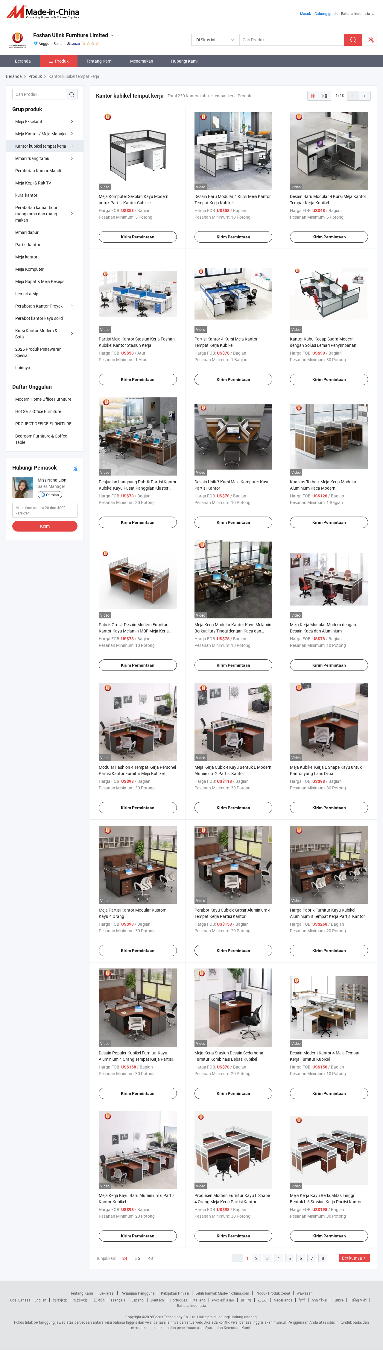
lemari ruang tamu (32, 158)
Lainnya (22, 367)
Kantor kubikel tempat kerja (40, 146)
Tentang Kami (99, 61)
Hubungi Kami (184, 61)
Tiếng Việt (358, 1300)
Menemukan (141, 61)
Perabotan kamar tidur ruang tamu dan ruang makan (36, 214)
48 (150, 1258)
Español (138, 1300)
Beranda (23, 61)
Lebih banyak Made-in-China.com (222, 1293)
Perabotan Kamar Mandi (38, 170)
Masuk (305, 13)
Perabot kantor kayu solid (39, 318)
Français (118, 1300)
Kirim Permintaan (137, 236)
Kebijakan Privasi (175, 1293)
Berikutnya (352, 1258)
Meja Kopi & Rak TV (33, 183)
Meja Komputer (29, 269)
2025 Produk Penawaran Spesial (38, 352)
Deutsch (157, 1300)
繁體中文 (80, 1300)
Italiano (199, 1300)
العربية (263, 1300)
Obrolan (52, 494)
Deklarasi (106, 1293)
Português (178, 1300)
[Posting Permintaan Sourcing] (370, 40)
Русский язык (223, 1300)
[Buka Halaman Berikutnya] (364, 95)
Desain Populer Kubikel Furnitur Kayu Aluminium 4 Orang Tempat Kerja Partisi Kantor (136, 1059)
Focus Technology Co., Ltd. (174, 1316)
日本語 (99, 1300)
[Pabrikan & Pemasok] (44, 12)
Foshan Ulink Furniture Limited (70, 35)
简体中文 (60, 1300)
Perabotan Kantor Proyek (39, 306)
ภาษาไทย (319, 1300)
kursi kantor (26, 195)
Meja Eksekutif (28, 121)
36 (137, 1258)
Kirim (45, 526)
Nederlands (283, 1300)
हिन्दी (302, 1300)
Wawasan (305, 1293)
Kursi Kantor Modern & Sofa (36, 334)
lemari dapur (27, 232)
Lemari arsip (26, 293)
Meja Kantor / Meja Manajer (41, 134)
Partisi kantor (27, 244)
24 (124, 1258)
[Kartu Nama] (75, 468)
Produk (62, 61)
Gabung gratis (326, 13)
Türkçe (338, 1300)
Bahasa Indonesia (191, 1305)
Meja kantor (26, 257)
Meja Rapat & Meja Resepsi (40, 281)
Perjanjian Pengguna (138, 1293)
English (40, 1300)
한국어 (246, 1300)
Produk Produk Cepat (273, 1293)
